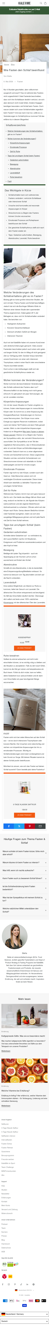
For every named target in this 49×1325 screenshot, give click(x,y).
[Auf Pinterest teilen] (30, 826)
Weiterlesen (5, 1051)
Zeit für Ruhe (15, 151)
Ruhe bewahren (16, 177)
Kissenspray (8, 603)
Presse (4, 1236)
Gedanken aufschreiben (19, 160)
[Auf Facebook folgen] (2, 1284)
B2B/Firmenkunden (8, 1171)
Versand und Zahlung (9, 1209)
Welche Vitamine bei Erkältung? (15, 1091)
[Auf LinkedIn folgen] (27, 1284)
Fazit (9, 181)
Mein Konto (5, 1205)
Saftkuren (5, 1124)
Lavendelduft (15, 173)
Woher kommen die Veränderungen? (22, 139)
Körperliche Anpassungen (20, 143)
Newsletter (5, 1194)
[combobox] (24, 1314)
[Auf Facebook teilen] (9, 826)
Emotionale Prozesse (18, 147)
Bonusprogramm (7, 1155)
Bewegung (14, 164)
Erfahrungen (6, 1198)
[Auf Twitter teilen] (19, 826)
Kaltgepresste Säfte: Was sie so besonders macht (23, 1036)
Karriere (4, 1232)
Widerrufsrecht (6, 1213)
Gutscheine (5, 1152)
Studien (4, 1190)
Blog (13, 65)
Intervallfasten (6, 1140)
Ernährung (5, 1031)
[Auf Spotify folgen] (33, 1284)
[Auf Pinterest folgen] (15, 1284)
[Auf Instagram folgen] (9, 1284)
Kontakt (4, 1202)
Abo (2, 1175)
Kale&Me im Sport (8, 1163)
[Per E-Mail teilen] (40, 826)
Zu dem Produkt (24, 648)
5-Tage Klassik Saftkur (9, 1132)
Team (3, 1228)
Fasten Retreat (7, 1148)
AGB (3, 1252)
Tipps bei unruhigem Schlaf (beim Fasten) (24, 156)
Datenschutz (6, 1248)
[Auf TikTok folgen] (21, 1284)
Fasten (20, 82)
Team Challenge (7, 1167)
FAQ (3, 1186)
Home (6, 65)
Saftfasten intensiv (8, 1136)
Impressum (5, 1244)
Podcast (4, 1224)
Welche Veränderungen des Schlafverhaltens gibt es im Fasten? (25, 132)
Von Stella (8, 76)
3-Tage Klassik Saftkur (9, 1128)
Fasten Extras (6, 1144)
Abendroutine (15, 169)
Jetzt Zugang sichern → (24, 12)
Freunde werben (7, 1159)
